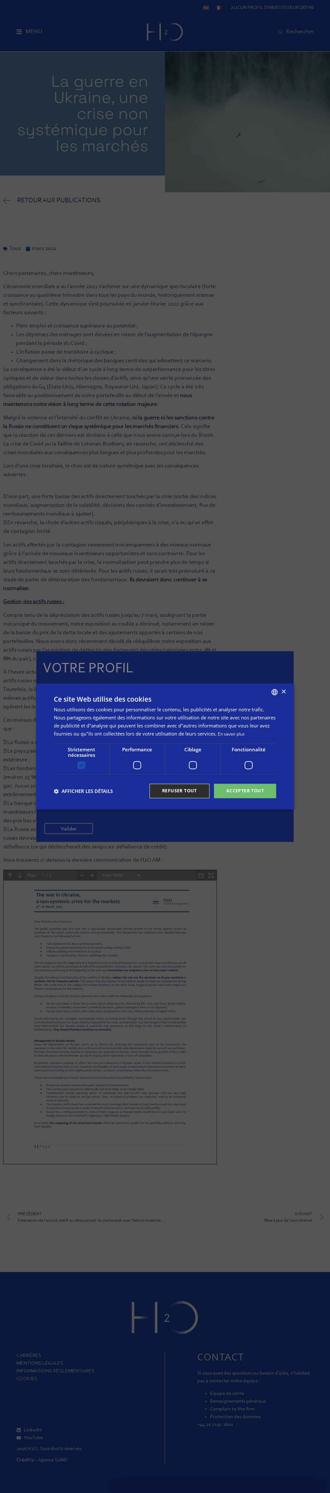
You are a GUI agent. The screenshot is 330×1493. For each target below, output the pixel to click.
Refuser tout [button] (179, 791)
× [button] (283, 691)
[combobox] (274, 692)
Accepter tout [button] (245, 791)
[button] (83, 791)
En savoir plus (231, 734)
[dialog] (165, 746)
